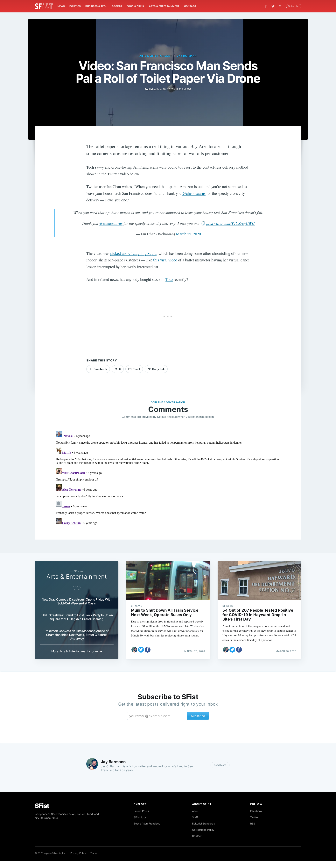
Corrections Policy (203, 829)
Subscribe (293, 6)
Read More (220, 764)
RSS (252, 823)
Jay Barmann (187, 55)
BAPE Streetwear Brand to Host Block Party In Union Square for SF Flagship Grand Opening (76, 617)
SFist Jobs (140, 817)
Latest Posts (141, 811)
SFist (42, 806)
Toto (169, 279)
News (61, 6)
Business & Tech (96, 6)
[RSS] (281, 6)
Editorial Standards (203, 823)
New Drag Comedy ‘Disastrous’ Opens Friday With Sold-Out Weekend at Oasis (77, 601)
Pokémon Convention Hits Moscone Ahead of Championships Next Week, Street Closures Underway (77, 635)
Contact (190, 6)
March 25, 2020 (188, 234)
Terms (93, 853)
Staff (195, 817)
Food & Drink (135, 6)
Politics (75, 6)
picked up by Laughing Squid (133, 253)
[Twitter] (273, 6)
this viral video (165, 260)
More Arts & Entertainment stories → (76, 651)
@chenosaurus (194, 193)
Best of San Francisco (147, 823)
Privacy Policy (78, 853)
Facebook (256, 811)
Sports (117, 6)
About (196, 811)
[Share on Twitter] (141, 649)
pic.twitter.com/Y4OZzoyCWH (230, 223)
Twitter (254, 817)
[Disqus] (168, 477)
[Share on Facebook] (147, 649)
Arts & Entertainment (164, 6)
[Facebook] (265, 6)
